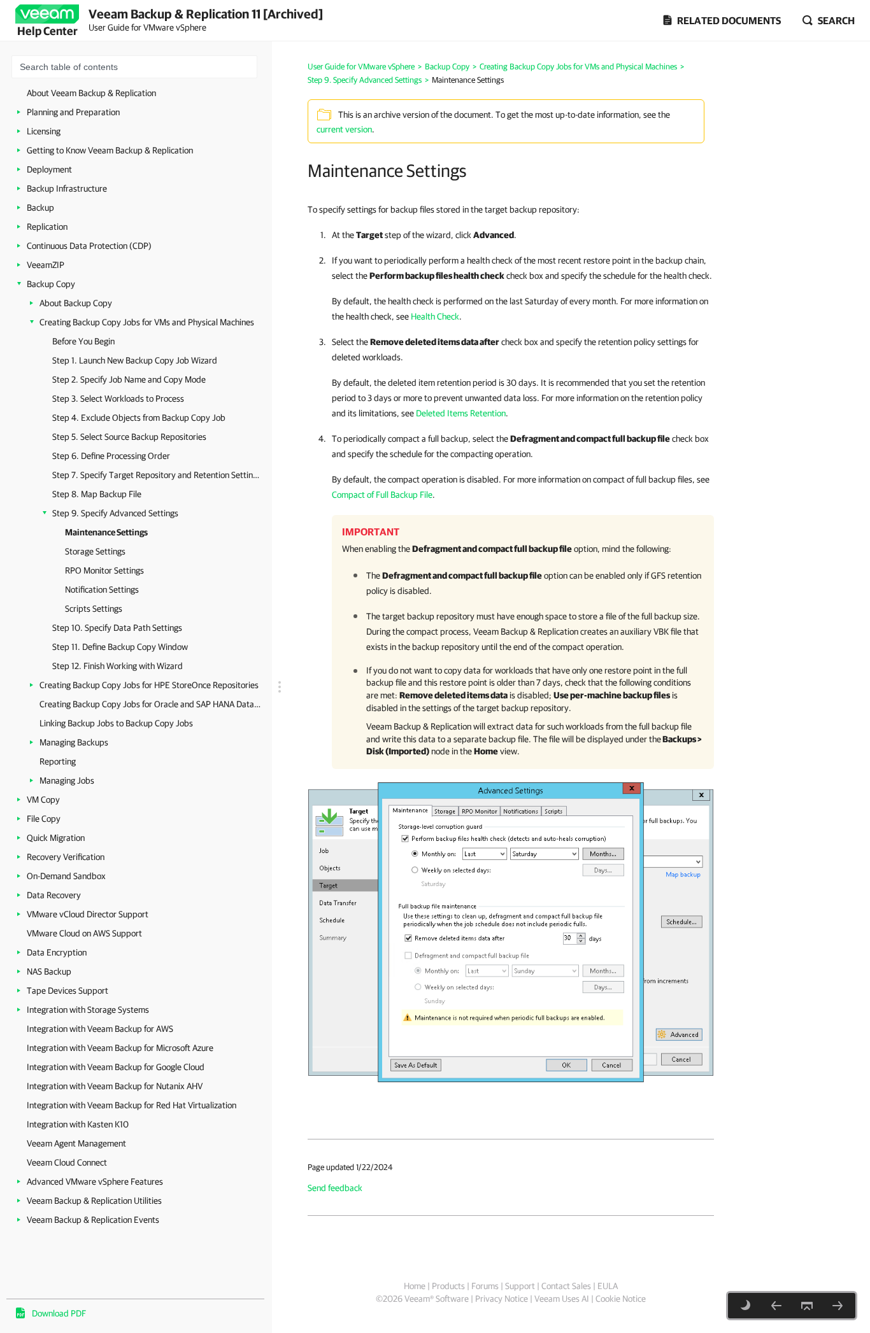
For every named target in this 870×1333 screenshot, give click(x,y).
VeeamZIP (45, 265)
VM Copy (43, 799)
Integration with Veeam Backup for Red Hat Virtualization (131, 1105)
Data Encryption (57, 952)
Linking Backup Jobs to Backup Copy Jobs (116, 723)
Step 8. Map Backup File (96, 494)
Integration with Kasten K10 (78, 1124)
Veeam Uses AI (561, 1299)
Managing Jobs (66, 780)
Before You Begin (83, 341)
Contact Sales (566, 1286)
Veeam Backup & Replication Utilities (94, 1200)
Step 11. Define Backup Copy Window (120, 647)
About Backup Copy (75, 303)
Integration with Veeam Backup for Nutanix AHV (115, 1086)
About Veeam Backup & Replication (91, 93)
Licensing (44, 131)
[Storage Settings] (837, 1305)
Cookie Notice (620, 1299)
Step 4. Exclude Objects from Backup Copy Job (138, 418)
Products (448, 1286)
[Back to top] (807, 1305)
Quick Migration (56, 838)
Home (414, 1286)
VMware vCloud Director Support (87, 914)
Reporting (57, 761)
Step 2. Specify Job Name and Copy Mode (129, 379)
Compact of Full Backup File (382, 495)
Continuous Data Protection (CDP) (89, 246)
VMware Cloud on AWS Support (84, 933)
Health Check (435, 316)
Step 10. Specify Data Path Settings (117, 628)
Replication (47, 227)
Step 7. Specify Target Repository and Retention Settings (155, 475)
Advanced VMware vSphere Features (95, 1181)
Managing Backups (73, 742)
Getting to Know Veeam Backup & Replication (110, 150)
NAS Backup (49, 971)
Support (520, 1286)
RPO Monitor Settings (104, 570)
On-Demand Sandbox (66, 876)
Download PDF (59, 1313)
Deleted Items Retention (461, 413)
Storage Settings (95, 551)
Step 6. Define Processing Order (111, 456)
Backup (40, 207)
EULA (607, 1286)
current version (344, 129)
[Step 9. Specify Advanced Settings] (776, 1305)
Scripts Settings (93, 608)
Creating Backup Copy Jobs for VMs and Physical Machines (146, 322)
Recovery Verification (65, 857)
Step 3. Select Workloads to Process (118, 398)
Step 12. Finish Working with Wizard (117, 666)
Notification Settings (102, 589)
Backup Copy (51, 284)
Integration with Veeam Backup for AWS (100, 1029)
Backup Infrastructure (67, 188)
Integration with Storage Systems (88, 1010)
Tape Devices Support (67, 990)
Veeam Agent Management (76, 1143)
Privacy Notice (501, 1299)
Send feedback (335, 1188)
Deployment (49, 169)
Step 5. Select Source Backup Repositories (129, 437)
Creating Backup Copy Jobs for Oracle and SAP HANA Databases (150, 704)
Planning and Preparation (73, 112)
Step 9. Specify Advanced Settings (115, 513)
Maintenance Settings (106, 532)
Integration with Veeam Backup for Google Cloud (115, 1067)
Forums (485, 1286)
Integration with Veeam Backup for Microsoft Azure (120, 1048)
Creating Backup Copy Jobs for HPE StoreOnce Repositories (149, 685)
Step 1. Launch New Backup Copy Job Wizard (134, 360)
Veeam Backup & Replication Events (93, 1220)
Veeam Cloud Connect (67, 1162)
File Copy (44, 819)
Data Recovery (54, 895)
